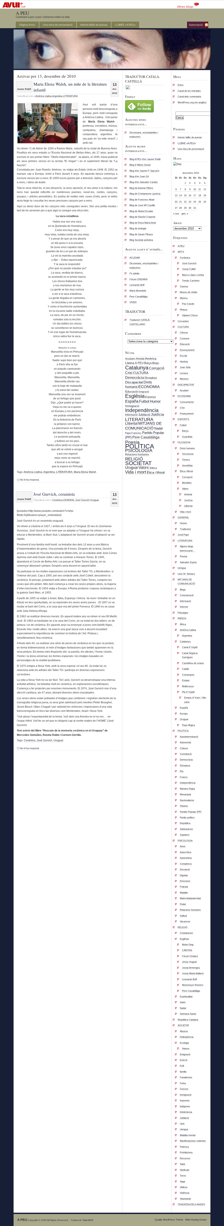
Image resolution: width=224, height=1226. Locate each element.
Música (183, 298)
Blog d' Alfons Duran (140, 165)
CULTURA (140, 373)
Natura (185, 1048)
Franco (183, 777)
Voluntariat (185, 1198)
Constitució (186, 754)
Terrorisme (188, 454)
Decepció (185, 869)
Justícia (157, 414)
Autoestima (186, 858)
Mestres (184, 379)
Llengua (182, 568)
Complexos (186, 863)
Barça (148, 363)
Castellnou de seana (193, 663)
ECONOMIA (149, 387)
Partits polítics (187, 817)
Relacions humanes (137, 454)
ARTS (181, 251)
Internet (184, 606)
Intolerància (186, 1112)
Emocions (185, 881)
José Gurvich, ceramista (54, 494)
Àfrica (183, 624)
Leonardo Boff (137, 285)
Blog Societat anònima (141, 240)
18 (199, 195)
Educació (131, 391)
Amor (183, 846)
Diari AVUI (88, 1220)
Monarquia (185, 794)
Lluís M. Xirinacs (186, 573)
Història (184, 361)
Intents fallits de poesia (93, 24)
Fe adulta (134, 273)
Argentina (57, 96)
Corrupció (156, 368)
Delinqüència (186, 1037)
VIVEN (133, 302)
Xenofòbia (187, 465)
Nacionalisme (187, 800)
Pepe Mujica (188, 725)
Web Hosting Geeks (196, 1219)
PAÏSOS (182, 618)
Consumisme (187, 402)
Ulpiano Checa (190, 315)
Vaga (182, 1181)
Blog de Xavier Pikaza (141, 234)
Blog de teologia (138, 228)
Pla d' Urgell (188, 692)
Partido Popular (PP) (190, 811)
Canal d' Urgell (189, 647)
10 (194, 189)
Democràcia (134, 377)
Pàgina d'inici (27, 24)
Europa (183, 713)
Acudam (130, 358)
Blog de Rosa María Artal (143, 222)
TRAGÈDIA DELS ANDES (191, 1204)
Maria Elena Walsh (85, 472)
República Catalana (188, 1019)
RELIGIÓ (134, 459)
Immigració (132, 406)
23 (190, 201)
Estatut (185, 680)
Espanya (150, 396)
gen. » (185, 213)
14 (180, 195)
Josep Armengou (191, 967)
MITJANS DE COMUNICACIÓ (143, 425)
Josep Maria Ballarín (193, 973)
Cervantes (183, 321)
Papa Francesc (133, 433)
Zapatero (184, 834)
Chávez (184, 748)
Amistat (140, 358)
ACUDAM (135, 257)
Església (135, 396)
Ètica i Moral (155, 472)
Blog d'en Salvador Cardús (144, 182)
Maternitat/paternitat (190, 898)
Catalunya (136, 368)
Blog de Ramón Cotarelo (142, 217)
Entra (180, 85)
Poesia (132, 442)
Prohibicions (186, 1152)
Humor (155, 401)
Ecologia (184, 1042)
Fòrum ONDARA (138, 279)
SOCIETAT (138, 463)
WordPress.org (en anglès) (192, 102)
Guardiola (187, 436)
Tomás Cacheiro (191, 280)
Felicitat (184, 886)
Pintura (183, 309)
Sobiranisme (186, 829)
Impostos (185, 1100)
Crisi (128, 373)
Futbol (144, 401)
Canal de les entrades (189, 91)
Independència (142, 410)
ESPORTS (183, 419)
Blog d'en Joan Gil (139, 176)
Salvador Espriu (188, 562)
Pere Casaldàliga (138, 296)
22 (185, 201)
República (185, 823)
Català (185, 668)
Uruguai (94, 500)
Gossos (184, 1089)
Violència (184, 1193)
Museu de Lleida (188, 292)
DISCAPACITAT (186, 384)
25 (199, 201)
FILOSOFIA (184, 442)
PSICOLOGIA (138, 450)
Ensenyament (187, 350)
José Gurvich (82, 500)
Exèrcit (183, 1060)
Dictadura (151, 377)
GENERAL (69, 500)
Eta (181, 771)
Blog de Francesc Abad (142, 199)
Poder (183, 904)
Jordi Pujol (183, 534)
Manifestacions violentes (193, 1141)
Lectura (184, 373)
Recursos (185, 1158)
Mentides (187, 482)
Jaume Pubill (24, 89)
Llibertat (131, 423)
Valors (143, 468)
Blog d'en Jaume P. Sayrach (144, 170)
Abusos (184, 1031)
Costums (184, 338)
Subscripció (196, 24)
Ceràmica (57, 500)
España (131, 401)
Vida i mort (135, 472)
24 (194, 201)
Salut (182, 1164)
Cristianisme (186, 933)
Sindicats (184, 1170)
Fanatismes (186, 1077)
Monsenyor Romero (192, 985)
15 (185, 195)
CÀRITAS (187, 950)
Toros (183, 1175)
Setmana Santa (188, 1013)
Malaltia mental (187, 1135)
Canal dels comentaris (189, 96)
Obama (184, 806)
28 (180, 208)
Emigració (143, 391)
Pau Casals (188, 303)
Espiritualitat (186, 996)
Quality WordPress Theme (169, 1219)
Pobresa (184, 1146)
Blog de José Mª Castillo (142, 205)
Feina (183, 1083)
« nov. (176, 213)
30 (190, 208)
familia (183, 1071)
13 (176, 195)
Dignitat (184, 875)
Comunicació (187, 595)
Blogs (155, 363)
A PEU (22, 13)
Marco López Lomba (193, 275)
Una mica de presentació (58, 24)
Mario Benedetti (138, 290)
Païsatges (183, 612)
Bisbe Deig (187, 944)
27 (176, 208)
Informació (131, 414)
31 (194, 208)
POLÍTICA (139, 446)
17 (194, 195)
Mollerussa (188, 686)
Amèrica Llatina (43, 96)
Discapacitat (134, 382)
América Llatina (33, 472)
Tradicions (185, 529)
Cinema (184, 286)
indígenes (185, 1106)
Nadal (158, 428)
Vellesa (153, 468)
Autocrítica (185, 852)
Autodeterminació (189, 736)
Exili (182, 1065)
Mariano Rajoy (187, 788)
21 (180, 201)
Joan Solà (185, 367)
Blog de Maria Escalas (141, 211)
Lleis (182, 1123)
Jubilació (144, 414)
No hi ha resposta (29, 479)
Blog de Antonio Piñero (141, 188)
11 (199, 189)
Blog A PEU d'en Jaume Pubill (145, 159)
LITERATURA (70, 96)
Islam (183, 1002)
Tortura (186, 459)
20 (176, 201)
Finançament (187, 413)
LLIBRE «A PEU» (125, 24)
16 (190, 195)
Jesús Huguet (189, 961)
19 (204, 195)
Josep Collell (188, 269)
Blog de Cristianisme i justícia (145, 193)
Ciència (184, 332)
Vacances (185, 921)
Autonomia (185, 742)
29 (185, 208)
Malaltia (184, 892)
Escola (183, 355)
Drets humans (187, 448)
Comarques (188, 674)
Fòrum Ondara (190, 956)
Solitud (183, 915)
